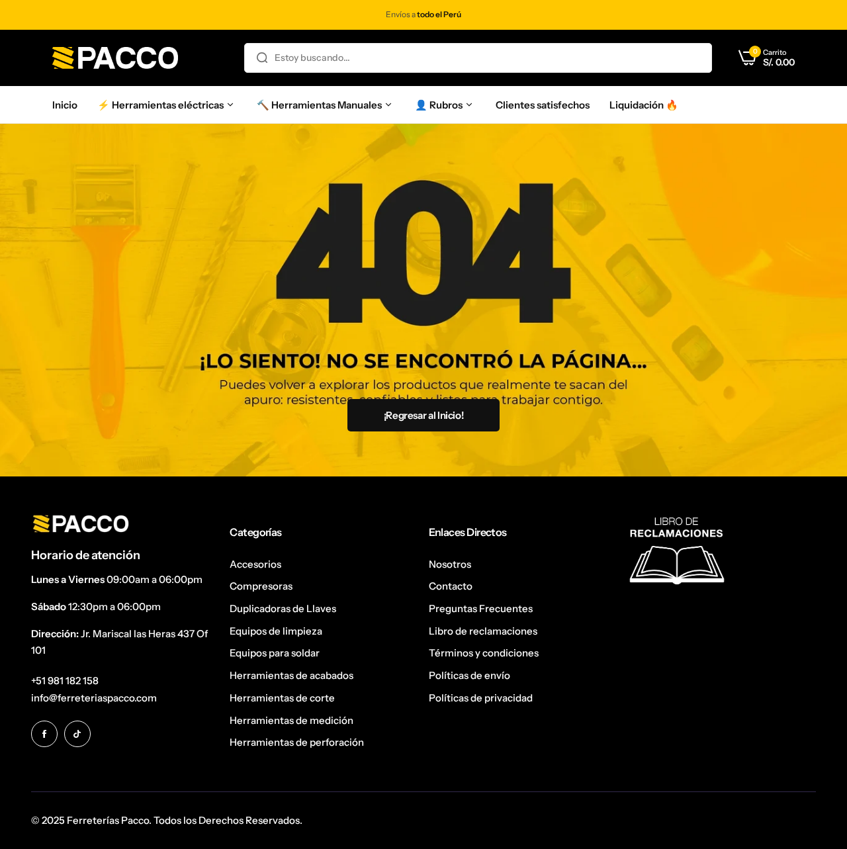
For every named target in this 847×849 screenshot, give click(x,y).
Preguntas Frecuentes (481, 608)
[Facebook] (44, 734)
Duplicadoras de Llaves (283, 608)
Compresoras (261, 586)
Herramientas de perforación (297, 742)
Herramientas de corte (282, 698)
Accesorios (255, 564)
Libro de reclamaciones (483, 631)
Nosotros (450, 564)
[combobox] (478, 58)
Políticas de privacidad (481, 698)
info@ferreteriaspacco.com (94, 698)
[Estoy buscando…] (262, 58)
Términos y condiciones (484, 653)
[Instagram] (77, 734)
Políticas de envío (469, 675)
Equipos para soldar (275, 653)
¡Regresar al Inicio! (424, 415)
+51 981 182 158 (65, 680)
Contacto (450, 586)
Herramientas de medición (291, 720)
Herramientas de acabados (291, 675)
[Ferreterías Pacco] (115, 58)
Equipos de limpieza (276, 631)
